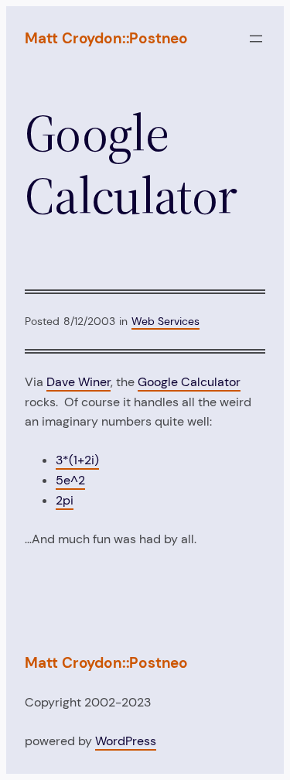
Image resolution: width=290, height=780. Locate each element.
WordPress (125, 741)
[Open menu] (256, 38)
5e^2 (70, 480)
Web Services (165, 321)
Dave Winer (78, 382)
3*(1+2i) (77, 460)
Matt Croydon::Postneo (106, 38)
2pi (64, 500)
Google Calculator (189, 382)
